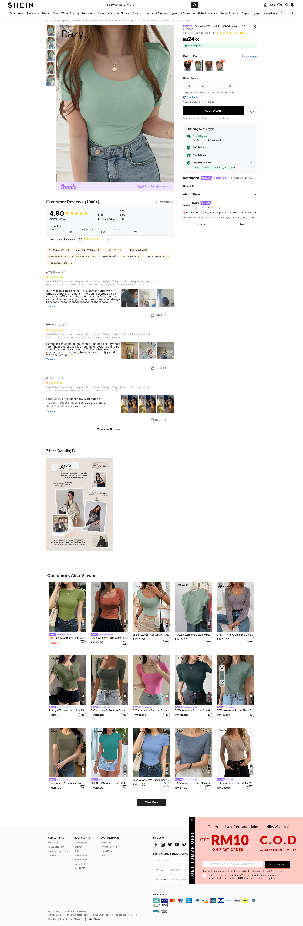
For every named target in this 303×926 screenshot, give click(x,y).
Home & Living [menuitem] (270, 13)
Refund (77, 851)
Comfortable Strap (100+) (84, 256)
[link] (272, 5)
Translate (50, 306)
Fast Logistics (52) (139, 250)
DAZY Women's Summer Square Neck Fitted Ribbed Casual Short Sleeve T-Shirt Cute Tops (109, 710)
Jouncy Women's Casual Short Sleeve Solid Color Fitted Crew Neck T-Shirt (151, 779)
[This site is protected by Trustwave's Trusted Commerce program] (156, 911)
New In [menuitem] (46, 13)
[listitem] (67, 616)
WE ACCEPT (159, 894)
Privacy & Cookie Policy (77, 915)
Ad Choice (75, 919)
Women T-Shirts (127, 20)
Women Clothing (79, 20)
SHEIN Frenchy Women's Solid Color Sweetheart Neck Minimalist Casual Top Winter (235, 634)
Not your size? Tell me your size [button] (199, 102)
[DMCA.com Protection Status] (164, 911)
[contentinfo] (205, 902)
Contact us (106, 843)
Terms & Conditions (101, 915)
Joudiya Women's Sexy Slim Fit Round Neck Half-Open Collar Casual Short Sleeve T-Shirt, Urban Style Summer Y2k (67, 710)
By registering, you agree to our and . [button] (242, 871)
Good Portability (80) (132, 256)
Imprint (63, 919)
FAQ (103, 855)
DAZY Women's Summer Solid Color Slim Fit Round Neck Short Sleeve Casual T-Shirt (67, 783)
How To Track (80, 859)
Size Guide (79, 864)
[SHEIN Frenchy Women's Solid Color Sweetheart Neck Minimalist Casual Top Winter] (235, 607)
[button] (286, 5)
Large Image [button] (249, 56)
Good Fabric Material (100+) (88, 250)
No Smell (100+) (116, 250)
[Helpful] (152, 315)
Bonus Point (106, 851)
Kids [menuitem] (110, 13)
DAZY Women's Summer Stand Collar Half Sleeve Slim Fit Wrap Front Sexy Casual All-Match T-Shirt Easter (193, 710)
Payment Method (109, 847)
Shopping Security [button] (202, 163)
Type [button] (193, 78)
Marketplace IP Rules (124, 915)
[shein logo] (20, 5)
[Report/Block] (172, 315)
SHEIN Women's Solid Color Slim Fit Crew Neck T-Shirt (67, 637)
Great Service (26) (57, 256)
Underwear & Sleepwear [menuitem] (156, 13)
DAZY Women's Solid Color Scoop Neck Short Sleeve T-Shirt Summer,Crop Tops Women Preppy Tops (109, 637)
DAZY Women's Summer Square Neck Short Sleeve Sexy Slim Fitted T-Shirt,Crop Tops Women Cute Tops (151, 710)
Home (49, 20)
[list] (181, 844)
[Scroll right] (293, 13)
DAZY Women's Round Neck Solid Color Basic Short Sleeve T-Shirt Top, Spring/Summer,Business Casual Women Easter (235, 710)
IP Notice (52, 919)
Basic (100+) (109, 256)
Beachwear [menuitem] (88, 13)
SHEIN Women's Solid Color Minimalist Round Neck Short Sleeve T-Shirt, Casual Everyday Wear (235, 783)
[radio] (187, 66)
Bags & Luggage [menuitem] (250, 13)
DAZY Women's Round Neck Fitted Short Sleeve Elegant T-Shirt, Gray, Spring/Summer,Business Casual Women (193, 783)
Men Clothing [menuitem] (123, 13)
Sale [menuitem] (55, 13)
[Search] (194, 5)
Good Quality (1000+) (159, 256)
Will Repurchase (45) (58, 250)
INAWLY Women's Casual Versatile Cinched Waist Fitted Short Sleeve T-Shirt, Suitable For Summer (193, 634)
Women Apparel (61, 20)
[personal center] (265, 5)
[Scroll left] (288, 13)
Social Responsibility (58, 851)
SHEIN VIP (79, 868)
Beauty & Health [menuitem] (229, 13)
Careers (52, 855)
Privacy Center (55, 915)
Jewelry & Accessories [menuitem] (183, 13)
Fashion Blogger (56, 847)
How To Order (80, 855)
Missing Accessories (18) (60, 263)
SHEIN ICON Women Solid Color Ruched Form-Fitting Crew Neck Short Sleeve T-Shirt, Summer (109, 783)
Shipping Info (80, 843)
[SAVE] (252, 110)
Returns (78, 847)
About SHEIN (54, 843)
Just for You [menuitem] (33, 13)
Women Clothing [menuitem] (70, 13)
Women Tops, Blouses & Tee (103, 20)
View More (151, 802)
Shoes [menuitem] (136, 13)
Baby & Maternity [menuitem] (207, 13)
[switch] (106, 239)
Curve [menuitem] (101, 13)
